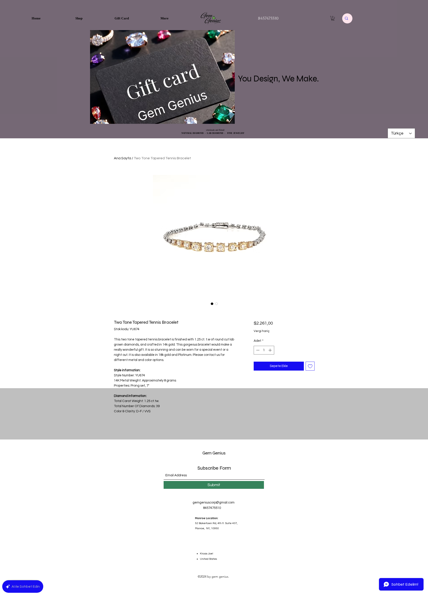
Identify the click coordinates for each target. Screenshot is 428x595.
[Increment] (271, 350)
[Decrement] (257, 350)
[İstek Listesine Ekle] (310, 366)
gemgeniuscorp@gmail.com (214, 502)
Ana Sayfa (122, 158)
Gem (207, 453)
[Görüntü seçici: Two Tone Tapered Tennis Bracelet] (212, 303)
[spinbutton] (264, 350)
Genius (219, 453)
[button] (332, 18)
